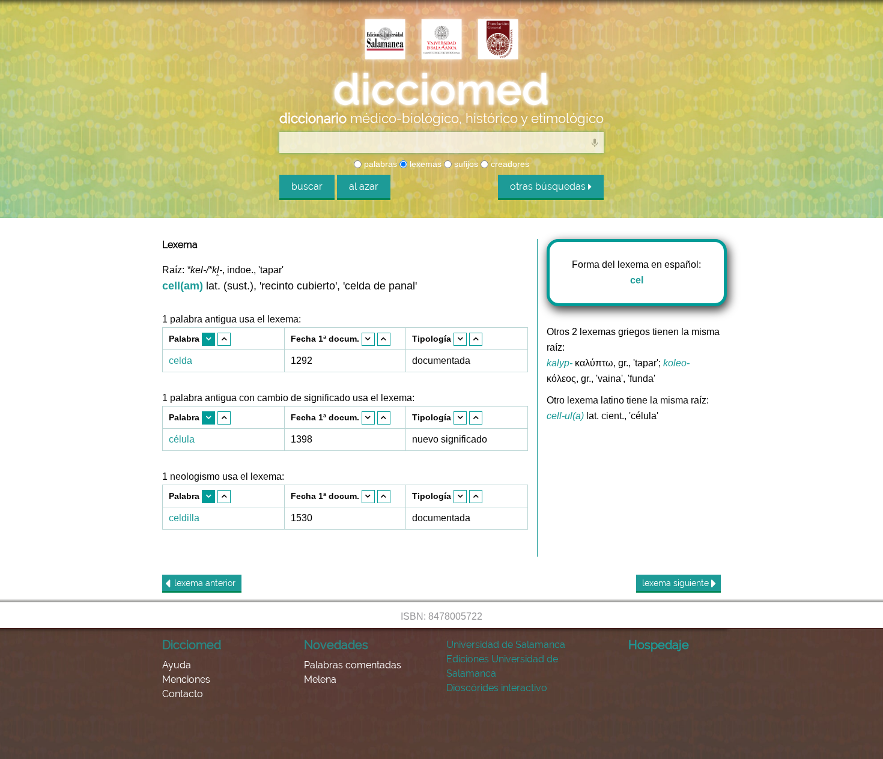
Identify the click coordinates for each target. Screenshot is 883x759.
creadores (508, 164)
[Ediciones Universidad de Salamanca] (385, 40)
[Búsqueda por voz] (594, 142)
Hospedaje (658, 645)
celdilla (184, 518)
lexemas (424, 164)
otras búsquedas (549, 186)
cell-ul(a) (565, 416)
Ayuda (176, 665)
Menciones (186, 679)
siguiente (676, 583)
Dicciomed (191, 645)
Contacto (182, 694)
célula (182, 439)
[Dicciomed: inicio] (441, 89)
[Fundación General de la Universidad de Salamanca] (498, 40)
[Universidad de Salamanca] (441, 40)
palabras (379, 164)
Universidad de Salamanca (505, 644)
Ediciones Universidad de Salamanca (502, 666)
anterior (204, 583)
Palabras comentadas (352, 665)
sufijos (465, 164)
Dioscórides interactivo (496, 688)
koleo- (676, 363)
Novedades (336, 645)
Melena (320, 679)
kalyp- (559, 363)
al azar (363, 186)
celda (180, 360)
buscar (307, 186)
